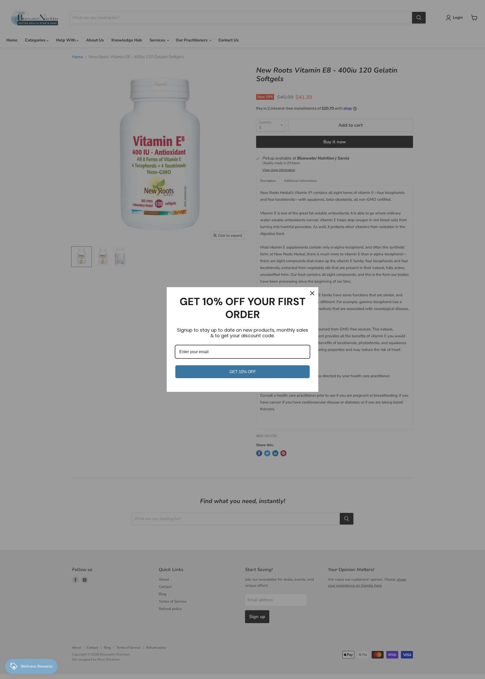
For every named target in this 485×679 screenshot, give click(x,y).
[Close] (312, 293)
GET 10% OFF (242, 372)
